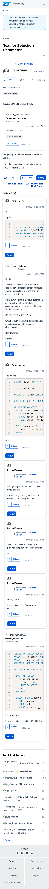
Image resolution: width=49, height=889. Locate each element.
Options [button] (43, 56)
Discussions (9, 10)
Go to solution (25, 64)
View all (6, 840)
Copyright (12, 868)
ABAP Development (11, 93)
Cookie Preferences (12, 883)
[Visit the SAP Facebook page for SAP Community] (17, 853)
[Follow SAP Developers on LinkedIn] (32, 853)
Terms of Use (36, 861)
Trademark (12, 875)
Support (36, 875)
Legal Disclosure (37, 868)
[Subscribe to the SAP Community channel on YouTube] (27, 853)
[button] (5, 80)
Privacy (12, 861)
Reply (10, 255)
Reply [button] (41, 178)
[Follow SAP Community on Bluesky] (22, 853)
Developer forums (16, 24)
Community (18, 4)
